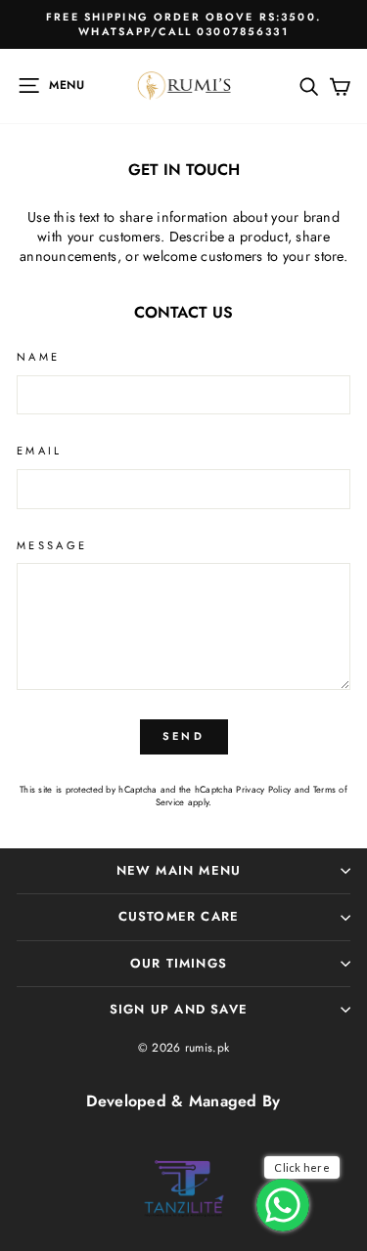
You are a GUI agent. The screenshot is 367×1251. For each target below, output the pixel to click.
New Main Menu (179, 870)
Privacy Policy (263, 790)
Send (183, 736)
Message (52, 546)
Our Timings (178, 963)
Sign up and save (179, 1009)
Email (40, 451)
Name (38, 357)
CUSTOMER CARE (179, 916)
